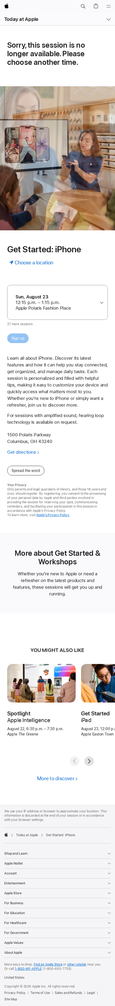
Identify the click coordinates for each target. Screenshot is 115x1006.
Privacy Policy (15, 993)
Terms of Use (40, 993)
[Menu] (108, 6)
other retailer (76, 964)
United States (14, 977)
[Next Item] (89, 761)
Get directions (21, 452)
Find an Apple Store (48, 964)
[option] (55, 302)
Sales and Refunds (68, 993)
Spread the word (25, 470)
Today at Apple (21, 19)
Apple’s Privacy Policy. (53, 515)
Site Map (10, 999)
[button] (82, 6)
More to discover (55, 778)
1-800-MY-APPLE (28, 969)
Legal (91, 993)
